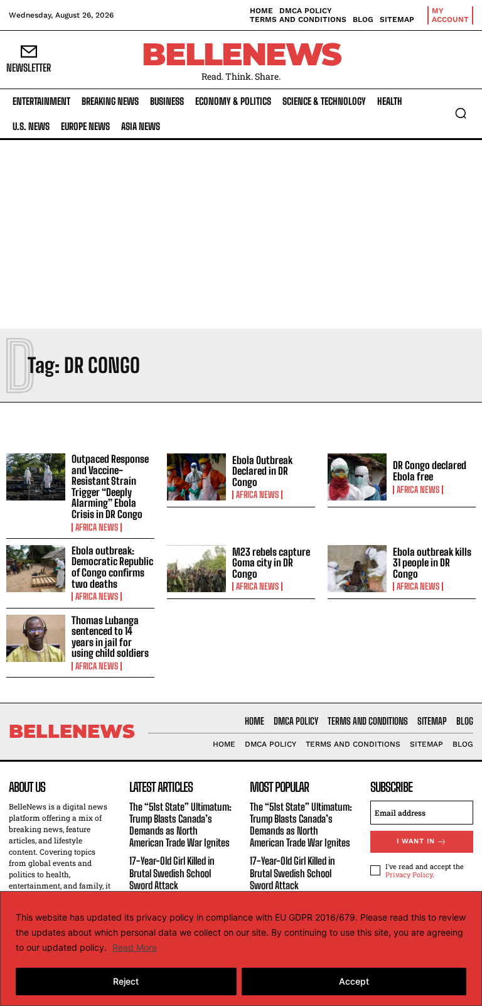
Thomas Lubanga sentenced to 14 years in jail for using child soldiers (110, 636)
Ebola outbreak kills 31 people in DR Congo (432, 563)
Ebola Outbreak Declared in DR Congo (262, 471)
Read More (134, 947)
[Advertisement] (241, 234)
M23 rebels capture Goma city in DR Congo (271, 563)
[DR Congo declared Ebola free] (357, 477)
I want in (416, 841)
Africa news (96, 527)
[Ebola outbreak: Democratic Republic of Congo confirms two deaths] (35, 569)
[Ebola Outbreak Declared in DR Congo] (196, 477)
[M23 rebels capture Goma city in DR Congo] (196, 569)
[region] (241, 948)
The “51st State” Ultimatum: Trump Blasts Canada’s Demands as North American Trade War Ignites (180, 825)
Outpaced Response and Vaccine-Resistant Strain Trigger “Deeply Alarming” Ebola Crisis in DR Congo (110, 486)
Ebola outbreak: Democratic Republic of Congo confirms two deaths (112, 567)
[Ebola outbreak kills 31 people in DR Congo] (357, 569)
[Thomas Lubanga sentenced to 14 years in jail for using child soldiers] (35, 639)
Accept (354, 981)
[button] (460, 113)
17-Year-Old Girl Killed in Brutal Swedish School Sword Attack (172, 872)
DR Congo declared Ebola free (429, 470)
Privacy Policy (408, 874)
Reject (126, 981)
